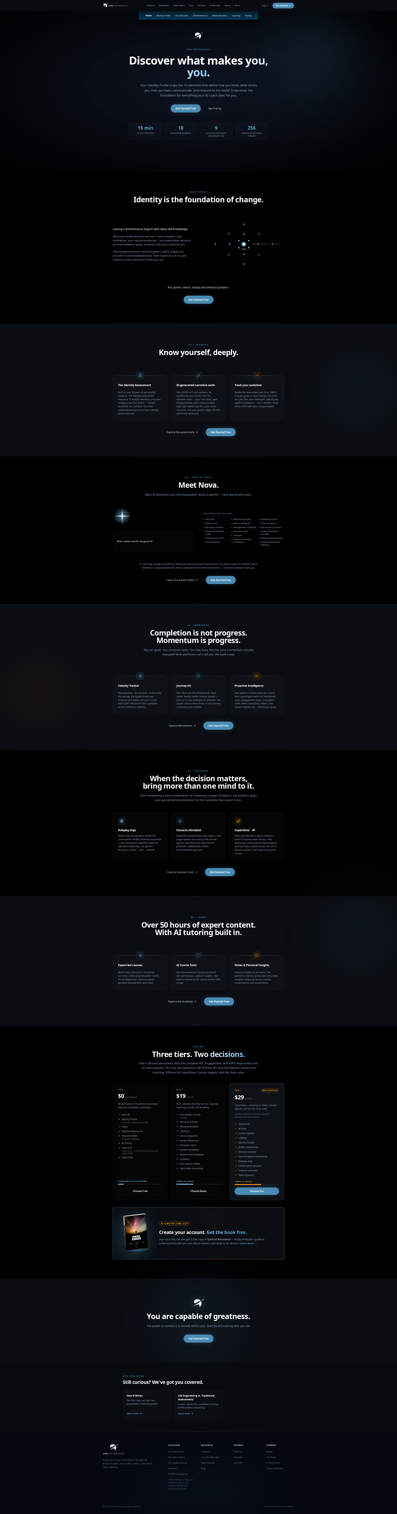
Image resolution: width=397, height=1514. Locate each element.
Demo (237, 5)
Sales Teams (179, 5)
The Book (271, 1457)
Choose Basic (198, 1191)
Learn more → (248, 1243)
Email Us (238, 1451)
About (227, 5)
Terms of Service (274, 1468)
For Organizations (177, 1462)
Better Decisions (219, 15)
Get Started (282, 5)
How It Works (208, 1462)
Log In (265, 5)
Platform (151, 5)
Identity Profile (163, 15)
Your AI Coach (181, 15)
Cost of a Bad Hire (210, 1457)
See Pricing (214, 108)
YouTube (238, 1462)
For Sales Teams (176, 1457)
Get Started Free (186, 108)
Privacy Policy (273, 1462)
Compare (205, 1451)
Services (201, 5)
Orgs (191, 5)
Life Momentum (200, 15)
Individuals (164, 5)
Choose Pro (257, 1191)
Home (149, 15)
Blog (203, 1468)
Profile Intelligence (178, 1473)
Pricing (248, 15)
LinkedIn (238, 1457)
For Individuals (176, 1451)
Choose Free (140, 1191)
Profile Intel (215, 5)
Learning (236, 15)
